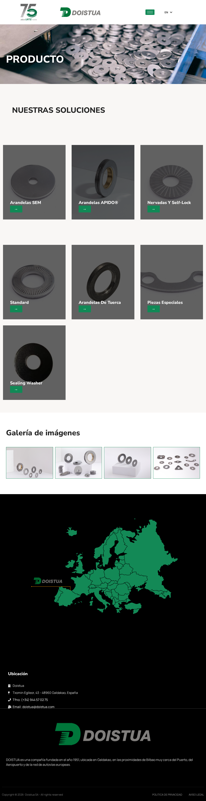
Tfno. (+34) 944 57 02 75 (30, 700)
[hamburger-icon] (149, 12)
